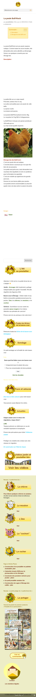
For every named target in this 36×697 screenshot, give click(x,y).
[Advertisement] (18, 79)
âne (10, 300)
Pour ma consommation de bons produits (18, 368)
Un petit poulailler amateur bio (15, 580)
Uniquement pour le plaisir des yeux (17, 365)
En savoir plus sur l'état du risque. (15, 447)
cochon (6, 303)
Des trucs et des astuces (12, 397)
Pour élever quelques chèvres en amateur (17, 494)
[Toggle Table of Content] (24, 29)
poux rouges (14, 309)
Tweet (10, 214)
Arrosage (12, 287)
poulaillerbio (9, 22)
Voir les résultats (18, 375)
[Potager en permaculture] (18, 598)
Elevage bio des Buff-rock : (18, 34)
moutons (26, 300)
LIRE (5, 424)
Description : (14, 32)
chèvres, (17, 300)
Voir (18, 511)
